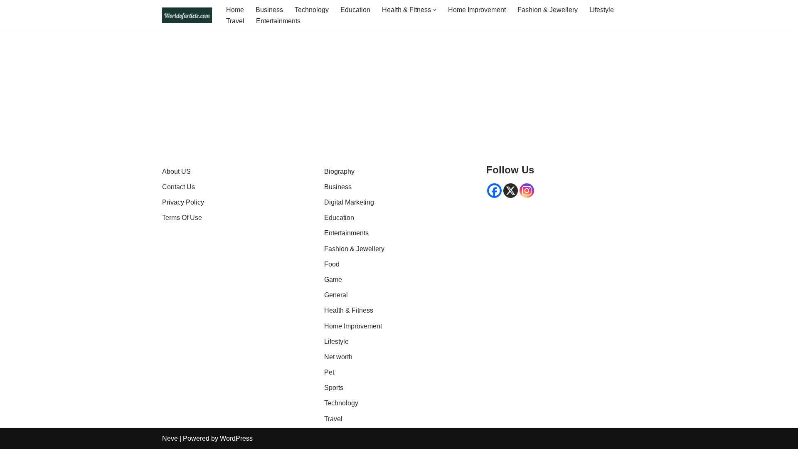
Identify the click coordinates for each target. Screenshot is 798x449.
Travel (235, 21)
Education (355, 9)
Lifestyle (601, 9)
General (336, 295)
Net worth (338, 356)
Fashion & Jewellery (547, 9)
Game (333, 279)
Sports (333, 387)
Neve (170, 438)
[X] (510, 190)
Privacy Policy (183, 202)
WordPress (236, 438)
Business (269, 9)
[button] (434, 10)
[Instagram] (527, 190)
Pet (329, 372)
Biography (339, 171)
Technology (312, 9)
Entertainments (278, 21)
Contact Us (178, 186)
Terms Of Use (182, 217)
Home (235, 9)
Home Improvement (477, 9)
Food (332, 264)
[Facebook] (494, 190)
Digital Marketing (349, 202)
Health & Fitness (348, 310)
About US (176, 171)
